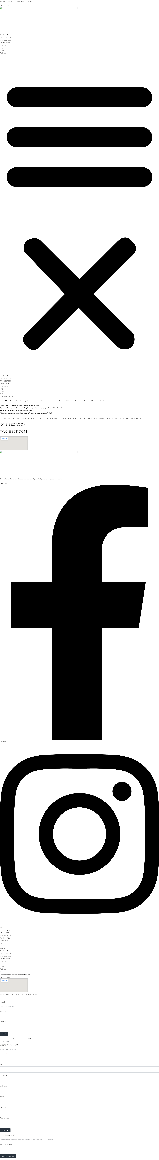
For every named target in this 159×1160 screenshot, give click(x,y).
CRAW (36, 994)
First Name (3, 1075)
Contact (2, 50)
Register (5, 1130)
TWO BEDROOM (6, 40)
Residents (3, 53)
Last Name (3, 1086)
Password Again (5, 1118)
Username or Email (6, 1144)
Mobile (2, 1096)
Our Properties (5, 35)
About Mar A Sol (5, 42)
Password (3, 1021)
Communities (4, 45)
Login (4, 1033)
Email (2, 1064)
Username (3, 1011)
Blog (1, 48)
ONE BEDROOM (5, 37)
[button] (79, 214)
